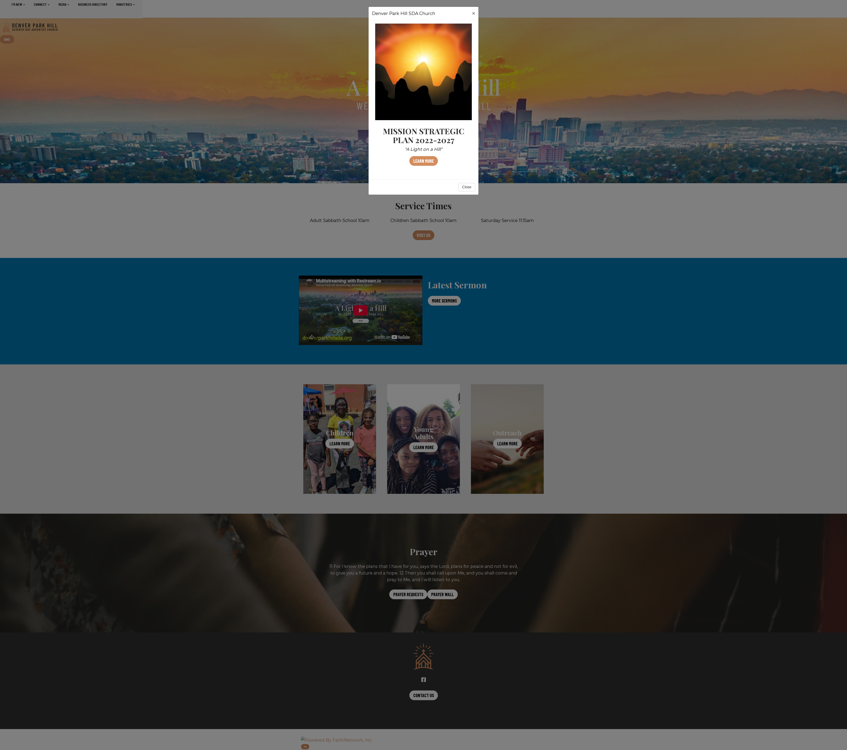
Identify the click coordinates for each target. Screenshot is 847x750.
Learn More (423, 161)
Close (466, 187)
